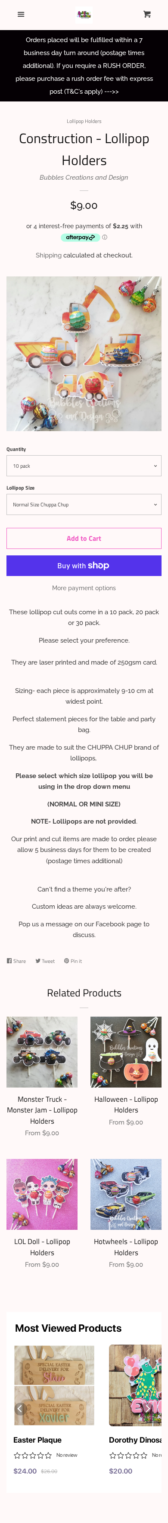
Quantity (16, 449)
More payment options (84, 588)
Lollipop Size (20, 488)
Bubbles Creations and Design (84, 177)
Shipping (49, 255)
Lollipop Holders (84, 121)
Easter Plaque (37, 1439)
